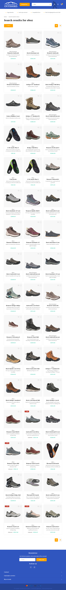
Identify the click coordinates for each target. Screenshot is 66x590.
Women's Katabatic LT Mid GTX (13, 242)
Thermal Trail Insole (53, 463)
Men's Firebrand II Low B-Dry (53, 432)
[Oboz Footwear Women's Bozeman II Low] (13, 72)
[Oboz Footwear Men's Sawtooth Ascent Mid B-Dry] (53, 103)
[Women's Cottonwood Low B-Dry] (13, 324)
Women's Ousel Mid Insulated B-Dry (33, 337)
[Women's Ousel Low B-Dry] (33, 451)
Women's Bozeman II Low (13, 84)
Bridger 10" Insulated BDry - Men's (32, 84)
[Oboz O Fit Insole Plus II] (33, 166)
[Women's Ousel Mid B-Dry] (13, 419)
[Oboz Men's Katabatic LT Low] (13, 198)
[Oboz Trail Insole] (13, 166)
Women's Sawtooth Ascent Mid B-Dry (13, 53)
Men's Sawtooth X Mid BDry (32, 369)
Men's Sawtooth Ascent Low (33, 274)
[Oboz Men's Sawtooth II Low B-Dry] (53, 198)
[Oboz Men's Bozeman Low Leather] (33, 40)
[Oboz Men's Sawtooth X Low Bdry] (13, 261)
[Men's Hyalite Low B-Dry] (13, 356)
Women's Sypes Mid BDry (13, 463)
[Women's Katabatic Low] (33, 514)
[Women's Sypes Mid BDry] (13, 451)
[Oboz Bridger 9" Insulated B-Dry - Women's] (33, 103)
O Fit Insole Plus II (33, 179)
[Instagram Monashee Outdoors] (34, 567)
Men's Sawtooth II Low (53, 495)
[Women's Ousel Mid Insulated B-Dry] (33, 324)
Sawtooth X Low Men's (33, 305)
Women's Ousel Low (13, 526)
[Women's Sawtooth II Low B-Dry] (53, 514)
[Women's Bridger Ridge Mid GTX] (13, 293)
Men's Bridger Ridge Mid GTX (13, 495)
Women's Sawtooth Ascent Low (52, 305)
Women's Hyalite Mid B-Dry (33, 211)
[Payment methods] (26, 585)
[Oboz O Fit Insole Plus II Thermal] (13, 135)
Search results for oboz (14, 16)
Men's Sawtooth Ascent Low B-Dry (53, 337)
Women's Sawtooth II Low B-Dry (52, 527)
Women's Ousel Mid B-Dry (13, 432)
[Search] (50, 4)
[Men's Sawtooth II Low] (53, 482)
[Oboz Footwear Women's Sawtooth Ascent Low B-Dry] (53, 40)
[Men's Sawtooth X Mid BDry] (33, 356)
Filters (9, 25)
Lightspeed (38, 588)
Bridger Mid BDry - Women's (33, 148)
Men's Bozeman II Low (52, 242)
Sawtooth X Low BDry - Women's (33, 432)
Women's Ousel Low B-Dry (33, 463)
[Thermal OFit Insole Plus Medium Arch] (33, 482)
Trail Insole (13, 179)
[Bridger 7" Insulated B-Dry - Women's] (53, 356)
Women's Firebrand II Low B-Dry (52, 148)
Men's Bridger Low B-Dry (52, 400)
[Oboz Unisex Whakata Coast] (13, 103)
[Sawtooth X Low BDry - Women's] (33, 419)
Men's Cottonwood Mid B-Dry (33, 400)
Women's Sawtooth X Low (53, 179)
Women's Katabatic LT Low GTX (33, 242)
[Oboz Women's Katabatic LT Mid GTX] (13, 229)
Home (5, 16)
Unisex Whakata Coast (13, 116)
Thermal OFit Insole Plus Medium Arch (33, 495)
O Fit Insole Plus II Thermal (13, 148)
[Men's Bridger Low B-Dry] (53, 387)
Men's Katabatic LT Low (13, 211)
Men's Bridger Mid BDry (52, 84)
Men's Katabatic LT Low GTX (53, 274)
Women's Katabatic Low (33, 526)
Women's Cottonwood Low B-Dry (13, 337)
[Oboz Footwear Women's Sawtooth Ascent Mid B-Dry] (13, 40)
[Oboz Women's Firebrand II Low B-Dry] (53, 135)
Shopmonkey (49, 588)
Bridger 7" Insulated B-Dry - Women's (53, 369)
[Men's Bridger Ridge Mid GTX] (13, 482)
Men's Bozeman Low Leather (33, 53)
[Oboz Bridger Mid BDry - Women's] (33, 135)
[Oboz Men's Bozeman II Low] (53, 229)
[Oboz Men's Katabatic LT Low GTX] (53, 261)
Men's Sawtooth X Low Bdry (13, 274)
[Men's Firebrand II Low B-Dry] (53, 419)
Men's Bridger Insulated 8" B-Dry (13, 400)
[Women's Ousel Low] (13, 514)
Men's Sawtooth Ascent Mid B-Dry (53, 116)
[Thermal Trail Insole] (53, 451)
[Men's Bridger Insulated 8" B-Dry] (13, 387)
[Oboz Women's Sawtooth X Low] (53, 166)
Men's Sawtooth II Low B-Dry (53, 211)
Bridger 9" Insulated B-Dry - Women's (33, 116)
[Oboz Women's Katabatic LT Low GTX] (33, 229)
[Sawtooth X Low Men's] (33, 293)
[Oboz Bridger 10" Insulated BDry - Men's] (33, 72)
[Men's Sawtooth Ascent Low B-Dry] (53, 324)
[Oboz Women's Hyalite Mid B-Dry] (33, 198)
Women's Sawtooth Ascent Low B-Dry (52, 53)
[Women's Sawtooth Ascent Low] (53, 293)
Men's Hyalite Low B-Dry (13, 368)
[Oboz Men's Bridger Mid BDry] (53, 72)
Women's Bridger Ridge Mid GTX (13, 305)
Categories (24, 4)
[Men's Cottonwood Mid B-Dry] (33, 387)
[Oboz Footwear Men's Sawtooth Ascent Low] (33, 261)
